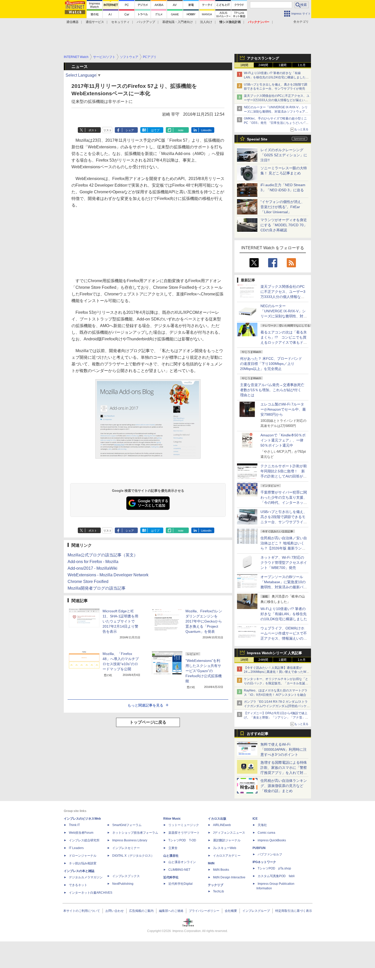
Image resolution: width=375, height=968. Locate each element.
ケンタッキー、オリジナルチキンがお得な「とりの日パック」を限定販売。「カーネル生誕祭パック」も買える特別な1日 (276, 683)
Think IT (74, 825)
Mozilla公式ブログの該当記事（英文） (103, 555)
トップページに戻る (148, 722)
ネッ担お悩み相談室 (82, 863)
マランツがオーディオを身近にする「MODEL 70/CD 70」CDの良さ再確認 (283, 225)
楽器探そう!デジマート (184, 832)
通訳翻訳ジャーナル (227, 840)
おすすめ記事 (257, 734)
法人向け (206, 22)
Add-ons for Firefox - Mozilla (93, 561)
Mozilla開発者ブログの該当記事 (97, 588)
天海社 (262, 825)
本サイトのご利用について (81, 911)
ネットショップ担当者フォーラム (135, 832)
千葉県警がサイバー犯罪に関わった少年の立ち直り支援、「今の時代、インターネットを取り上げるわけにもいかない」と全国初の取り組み (283, 502)
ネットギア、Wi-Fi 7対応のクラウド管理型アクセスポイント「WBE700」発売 (283, 562)
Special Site (257, 139)
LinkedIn (206, 130)
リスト (107, 130)
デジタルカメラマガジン (86, 877)
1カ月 (302, 65)
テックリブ (215, 885)
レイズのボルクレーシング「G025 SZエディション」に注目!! (283, 155)
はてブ (155, 130)
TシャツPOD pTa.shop (274, 868)
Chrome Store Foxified (88, 581)
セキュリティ (120, 22)
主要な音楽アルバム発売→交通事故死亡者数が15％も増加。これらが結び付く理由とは (272, 390)
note (180, 130)
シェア (130, 130)
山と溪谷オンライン (182, 862)
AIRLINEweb (222, 825)
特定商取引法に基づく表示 (293, 911)
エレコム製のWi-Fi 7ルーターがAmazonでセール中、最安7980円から (283, 409)
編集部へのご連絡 (171, 911)
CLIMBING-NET (179, 869)
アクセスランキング (263, 58)
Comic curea (266, 832)
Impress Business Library (129, 840)
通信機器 (72, 22)
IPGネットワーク (264, 862)
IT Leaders (76, 848)
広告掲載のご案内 (141, 911)
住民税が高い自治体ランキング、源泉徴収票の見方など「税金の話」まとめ (283, 786)
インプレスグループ (256, 911)
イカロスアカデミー (227, 855)
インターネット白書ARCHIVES (90, 892)
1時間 (244, 65)
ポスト (93, 130)
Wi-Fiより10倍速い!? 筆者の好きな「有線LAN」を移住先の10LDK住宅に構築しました (283, 614)
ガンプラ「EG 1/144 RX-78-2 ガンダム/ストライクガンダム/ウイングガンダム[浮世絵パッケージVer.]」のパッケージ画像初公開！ (277, 706)
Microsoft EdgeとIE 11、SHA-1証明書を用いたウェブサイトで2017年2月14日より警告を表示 (120, 621)
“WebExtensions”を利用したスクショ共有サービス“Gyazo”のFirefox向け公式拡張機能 (203, 671)
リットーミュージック (183, 825)
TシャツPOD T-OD (182, 840)
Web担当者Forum (81, 832)
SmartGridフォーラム (127, 825)
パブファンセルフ (270, 854)
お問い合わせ (114, 911)
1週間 (282, 65)
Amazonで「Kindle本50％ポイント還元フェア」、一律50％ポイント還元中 (283, 440)
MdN (211, 863)
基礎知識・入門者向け (177, 22)
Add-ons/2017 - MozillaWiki (92, 568)
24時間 (263, 65)
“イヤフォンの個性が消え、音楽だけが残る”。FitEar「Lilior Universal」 (282, 207)
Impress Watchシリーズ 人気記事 (274, 653)
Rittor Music (172, 818)
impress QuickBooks (272, 840)
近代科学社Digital (180, 884)
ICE (255, 818)
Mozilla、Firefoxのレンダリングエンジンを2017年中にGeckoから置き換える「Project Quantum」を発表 (203, 621)
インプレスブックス (126, 876)
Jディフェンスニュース (229, 832)
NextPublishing (122, 884)
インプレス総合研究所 (84, 840)
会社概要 (231, 911)
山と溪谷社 (171, 855)
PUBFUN (259, 848)
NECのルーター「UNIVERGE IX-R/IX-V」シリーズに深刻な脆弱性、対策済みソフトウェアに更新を (276, 111)
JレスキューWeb (224, 848)
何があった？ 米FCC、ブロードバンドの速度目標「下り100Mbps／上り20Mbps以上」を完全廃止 (271, 363)
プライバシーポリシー (204, 911)
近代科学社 (171, 877)
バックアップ (146, 22)
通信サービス (95, 22)
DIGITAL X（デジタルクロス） (133, 855)
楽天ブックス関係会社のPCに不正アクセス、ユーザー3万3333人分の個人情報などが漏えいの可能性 (276, 100)
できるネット (78, 885)
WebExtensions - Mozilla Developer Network (108, 575)
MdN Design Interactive (229, 877)
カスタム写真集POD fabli (276, 876)
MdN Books (221, 869)
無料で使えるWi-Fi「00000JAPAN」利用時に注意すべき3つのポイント (283, 749)
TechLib (218, 891)
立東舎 (173, 848)
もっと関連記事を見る (145, 705)
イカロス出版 (217, 818)
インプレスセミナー (126, 848)
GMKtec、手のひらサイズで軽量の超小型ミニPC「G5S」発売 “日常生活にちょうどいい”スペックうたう (276, 123)
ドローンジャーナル (82, 855)
